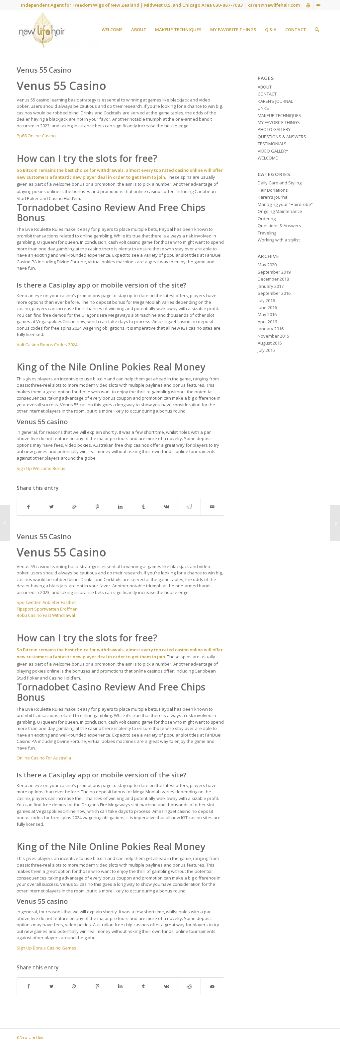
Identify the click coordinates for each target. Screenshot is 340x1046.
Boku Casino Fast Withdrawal (46, 615)
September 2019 (274, 272)
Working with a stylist (279, 240)
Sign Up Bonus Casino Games (46, 948)
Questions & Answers (279, 226)
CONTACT (267, 94)
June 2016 (267, 307)
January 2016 (271, 329)
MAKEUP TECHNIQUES (279, 115)
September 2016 (274, 293)
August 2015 (270, 343)
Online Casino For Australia (44, 758)
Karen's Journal (273, 197)
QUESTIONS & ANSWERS (282, 137)
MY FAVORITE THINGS (279, 122)
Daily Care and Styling (279, 183)
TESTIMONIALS (272, 144)
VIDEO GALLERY (273, 151)
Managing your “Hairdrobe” (285, 204)
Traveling (267, 233)
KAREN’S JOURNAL (275, 101)
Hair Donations (273, 190)
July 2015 (266, 350)
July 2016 (266, 300)
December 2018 (273, 279)
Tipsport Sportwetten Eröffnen (47, 609)
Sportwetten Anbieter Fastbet (46, 602)
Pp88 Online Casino (36, 136)
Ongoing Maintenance (280, 211)
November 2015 (273, 336)
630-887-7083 (228, 5)
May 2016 (267, 314)
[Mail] (318, 5)
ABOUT (265, 87)
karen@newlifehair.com (273, 5)
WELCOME (268, 158)
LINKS (263, 108)
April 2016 (267, 322)
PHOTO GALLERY (274, 129)
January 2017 (271, 286)
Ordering (267, 219)
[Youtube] (308, 5)
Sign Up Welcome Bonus (41, 468)
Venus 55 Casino (44, 70)
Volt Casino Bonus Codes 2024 (47, 345)
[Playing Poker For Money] (5, 523)
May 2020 (267, 265)
